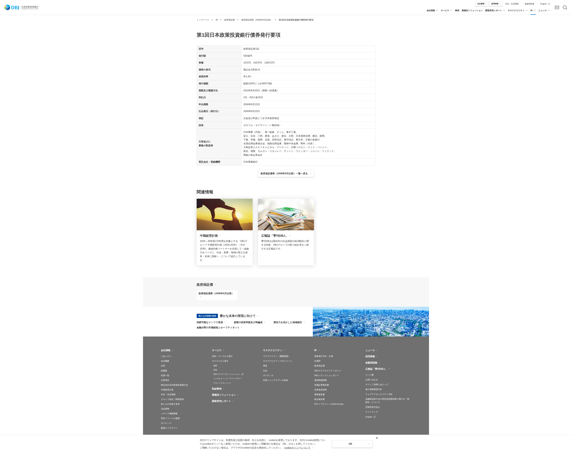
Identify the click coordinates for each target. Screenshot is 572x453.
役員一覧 (165, 375)
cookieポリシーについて (297, 447)
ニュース (370, 350)
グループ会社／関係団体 (172, 399)
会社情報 (165, 350)
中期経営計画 (167, 389)
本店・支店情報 (168, 394)
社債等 (317, 361)
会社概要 (165, 361)
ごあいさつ (166, 356)
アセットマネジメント (222, 383)
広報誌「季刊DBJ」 (376, 369)
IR (315, 350)
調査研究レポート (221, 401)
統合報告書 (319, 399)
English (370, 417)
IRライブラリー (329, 404)
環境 (265, 366)
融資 (215, 366)
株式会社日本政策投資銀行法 (174, 385)
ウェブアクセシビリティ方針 (379, 394)
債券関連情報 (320, 380)
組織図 (164, 370)
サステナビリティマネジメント (277, 361)
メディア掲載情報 (169, 413)
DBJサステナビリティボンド (327, 370)
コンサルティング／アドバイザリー (227, 378)
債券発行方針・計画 (323, 356)
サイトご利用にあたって (376, 384)
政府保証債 (205, 284)
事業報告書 (319, 394)
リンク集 (369, 375)
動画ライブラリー (169, 428)
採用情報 (370, 356)
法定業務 (165, 409)
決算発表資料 (320, 389)
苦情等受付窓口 (372, 407)
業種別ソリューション (224, 395)
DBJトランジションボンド (326, 375)
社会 (265, 370)
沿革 (163, 366)
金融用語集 (371, 362)
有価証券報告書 (321, 385)
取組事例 (217, 388)
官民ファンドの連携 (170, 418)
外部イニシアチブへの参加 (275, 380)
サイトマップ (371, 412)
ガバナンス (166, 423)
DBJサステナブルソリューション (228, 374)
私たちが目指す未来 (170, 404)
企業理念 (165, 380)
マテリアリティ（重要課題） (276, 356)
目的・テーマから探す (222, 356)
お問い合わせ (371, 380)
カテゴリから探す (220, 361)
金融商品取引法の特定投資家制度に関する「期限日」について (387, 400)
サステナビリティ (272, 350)
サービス (217, 350)
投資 (215, 370)
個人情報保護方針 (373, 389)
